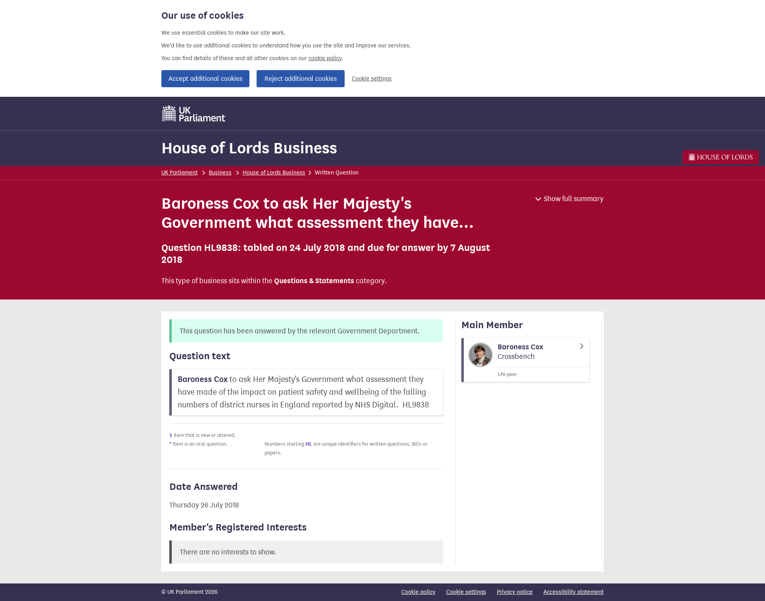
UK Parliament (179, 172)
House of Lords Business (249, 148)
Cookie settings (372, 78)
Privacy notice (515, 592)
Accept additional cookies (205, 78)
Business (220, 172)
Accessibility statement (573, 592)
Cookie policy (418, 592)
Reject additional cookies (301, 78)
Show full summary (574, 198)
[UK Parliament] (193, 113)
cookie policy (324, 58)
